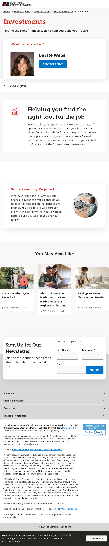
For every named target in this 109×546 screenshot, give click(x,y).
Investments (84, 11)
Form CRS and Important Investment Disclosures (37, 449)
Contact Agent (53, 64)
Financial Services (63, 11)
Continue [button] (96, 538)
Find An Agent (22, 11)
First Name (63, 350)
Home (6, 11)
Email (60, 364)
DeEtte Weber (42, 11)
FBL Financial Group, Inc (59, 526)
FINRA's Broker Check (66, 508)
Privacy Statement (11, 541)
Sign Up (94, 370)
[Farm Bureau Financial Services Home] (16, 4)
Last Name (88, 350)
